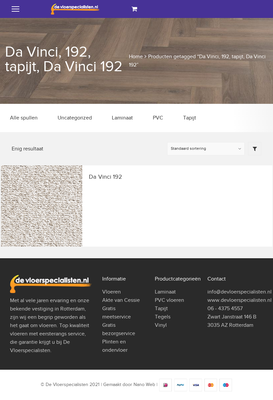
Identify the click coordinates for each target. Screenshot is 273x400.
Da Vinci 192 (105, 176)
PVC (158, 118)
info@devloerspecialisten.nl (239, 292)
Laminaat (122, 118)
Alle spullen (24, 118)
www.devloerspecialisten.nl (239, 300)
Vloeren (111, 292)
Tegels (162, 317)
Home (136, 57)
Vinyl (161, 325)
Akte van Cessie (121, 300)
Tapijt (189, 118)
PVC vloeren (169, 300)
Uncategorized (75, 118)
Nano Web (144, 384)
